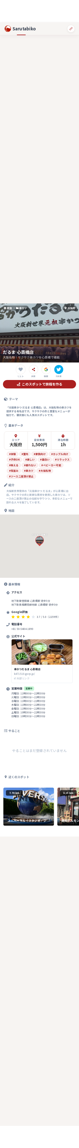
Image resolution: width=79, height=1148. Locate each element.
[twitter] (58, 369)
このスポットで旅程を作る (42, 384)
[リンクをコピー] (71, 28)
